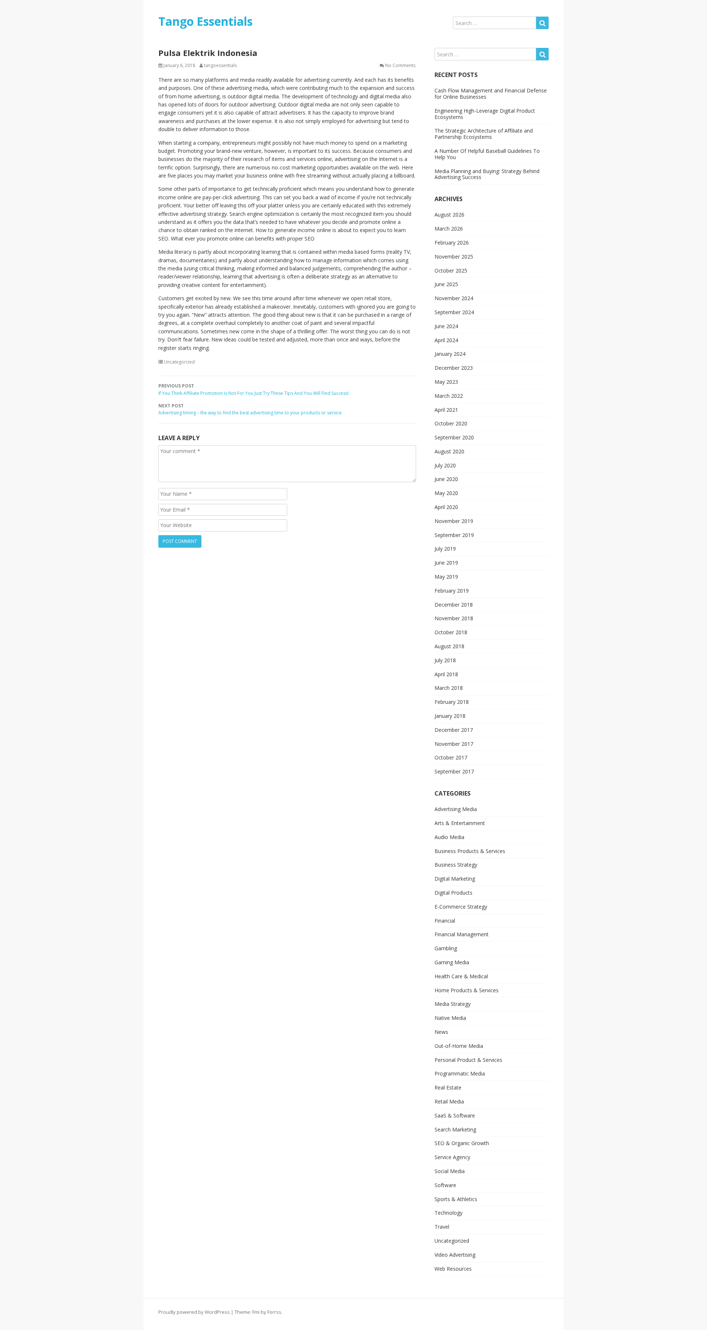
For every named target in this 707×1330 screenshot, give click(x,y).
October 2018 (451, 632)
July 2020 (445, 465)
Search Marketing (455, 1129)
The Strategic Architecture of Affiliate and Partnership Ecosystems (484, 133)
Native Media (450, 1017)
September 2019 (454, 534)
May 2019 (446, 576)
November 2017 (454, 743)
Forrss (274, 1312)
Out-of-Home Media (459, 1045)
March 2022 (449, 395)
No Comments (400, 65)
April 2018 (446, 674)
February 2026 (452, 242)
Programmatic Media (460, 1073)
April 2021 (446, 409)
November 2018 (454, 618)
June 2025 (446, 284)
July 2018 (445, 660)
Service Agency (452, 1157)
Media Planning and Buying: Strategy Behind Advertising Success (487, 174)
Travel (442, 1226)
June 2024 (446, 326)
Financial (445, 920)
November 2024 (454, 298)
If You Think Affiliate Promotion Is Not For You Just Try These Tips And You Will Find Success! (253, 389)
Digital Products (453, 892)
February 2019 (452, 590)
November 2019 (454, 520)
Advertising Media (456, 809)
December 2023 (454, 367)
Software (445, 1185)
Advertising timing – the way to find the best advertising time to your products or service (250, 409)
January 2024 (450, 353)
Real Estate (448, 1087)
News (441, 1031)
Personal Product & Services (468, 1059)
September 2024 (454, 312)
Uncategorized (179, 362)
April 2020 (446, 506)
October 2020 (451, 423)
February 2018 (452, 701)
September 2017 (454, 771)
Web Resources (453, 1268)
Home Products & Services (467, 990)
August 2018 (449, 646)
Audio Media (449, 837)
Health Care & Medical (461, 976)
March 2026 (449, 228)
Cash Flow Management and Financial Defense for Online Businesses (491, 93)
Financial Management (462, 934)
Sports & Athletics (456, 1199)
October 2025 (451, 270)
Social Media (450, 1171)
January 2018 (450, 715)
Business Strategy (456, 864)
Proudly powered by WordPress (194, 1312)
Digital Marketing (455, 878)
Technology (448, 1212)
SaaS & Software (455, 1115)
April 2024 (446, 340)
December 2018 (454, 604)
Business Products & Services (470, 851)
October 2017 (451, 757)
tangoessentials (220, 65)
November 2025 (454, 256)
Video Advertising (455, 1254)
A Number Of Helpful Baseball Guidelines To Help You (487, 154)
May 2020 (446, 492)
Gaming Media (452, 962)
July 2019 (445, 548)
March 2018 (449, 687)
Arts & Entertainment (460, 823)
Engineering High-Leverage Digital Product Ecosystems (485, 113)
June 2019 (446, 562)
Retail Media (449, 1101)
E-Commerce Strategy (461, 906)
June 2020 (446, 478)
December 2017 (454, 729)
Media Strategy (453, 1003)
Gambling (446, 948)
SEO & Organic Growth (462, 1143)
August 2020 (449, 451)
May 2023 (446, 381)
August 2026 (449, 214)
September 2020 (454, 437)
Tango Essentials (205, 21)
